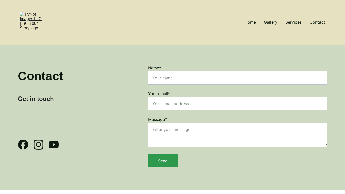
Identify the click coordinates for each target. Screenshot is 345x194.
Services (293, 22)
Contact (317, 22)
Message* (157, 119)
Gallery (270, 22)
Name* (154, 67)
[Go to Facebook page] (25, 145)
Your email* (159, 93)
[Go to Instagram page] (41, 145)
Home (250, 22)
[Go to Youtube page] (54, 145)
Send (163, 160)
